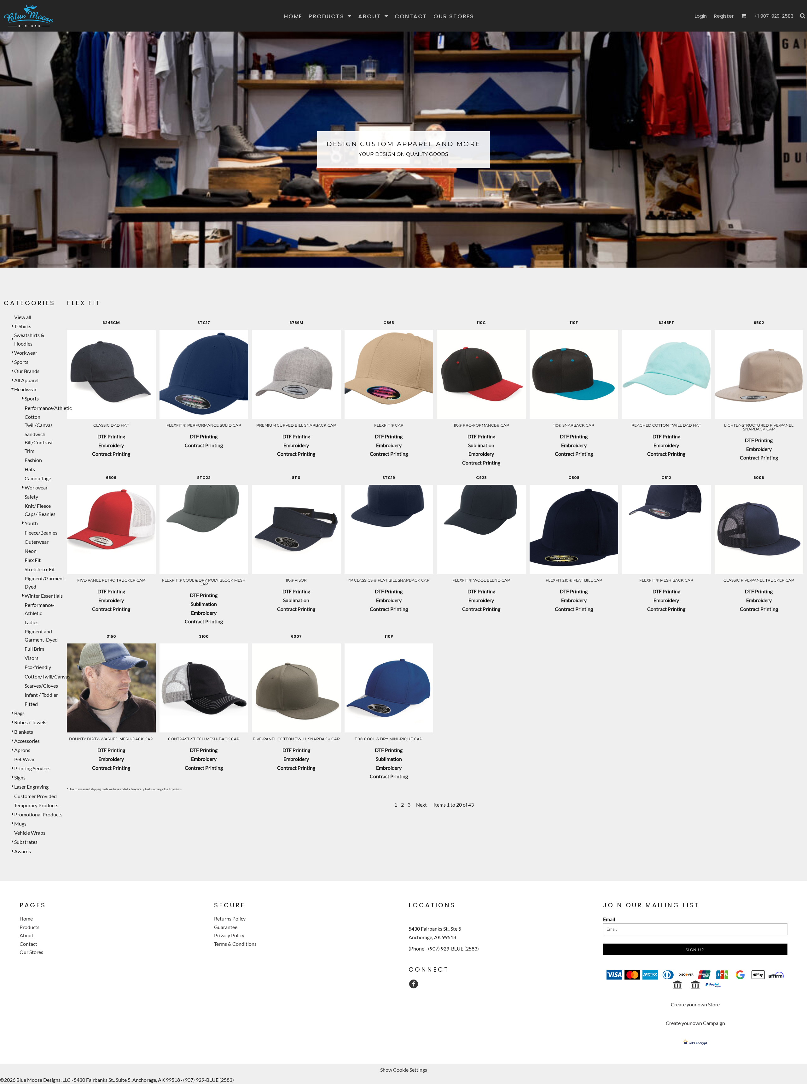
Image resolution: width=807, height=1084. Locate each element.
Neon (31, 551)
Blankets (23, 732)
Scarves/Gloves (41, 686)
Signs (20, 777)
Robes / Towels (30, 722)
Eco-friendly (38, 667)
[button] (330, 16)
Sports (21, 362)
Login (701, 16)
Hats (30, 469)
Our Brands (26, 371)
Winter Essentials (44, 596)
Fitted (31, 704)
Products (29, 927)
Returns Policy (230, 918)
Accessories (27, 741)
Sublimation (481, 445)
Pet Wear (24, 759)
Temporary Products (36, 805)
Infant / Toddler (41, 695)
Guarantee (225, 927)
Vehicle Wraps (29, 833)
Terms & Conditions (235, 944)
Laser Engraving (31, 787)
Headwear (25, 389)
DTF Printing (111, 436)
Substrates (26, 842)
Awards (22, 851)
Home (26, 918)
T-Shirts (22, 326)
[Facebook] (413, 984)
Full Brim (34, 649)
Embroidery (111, 445)
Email (609, 919)
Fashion (33, 460)
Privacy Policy (229, 935)
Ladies (31, 622)
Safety (31, 497)
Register (724, 16)
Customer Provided (35, 796)
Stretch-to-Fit (40, 569)
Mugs (20, 823)
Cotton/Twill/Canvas (47, 676)
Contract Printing (111, 454)
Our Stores (31, 952)
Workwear (25, 353)
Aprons (22, 750)
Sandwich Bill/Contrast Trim (39, 442)
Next (421, 805)
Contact (28, 944)
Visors (31, 658)
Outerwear (37, 542)
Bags (19, 713)
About (26, 935)
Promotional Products (38, 814)
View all (22, 317)
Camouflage (38, 478)
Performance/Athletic (48, 408)
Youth (31, 523)
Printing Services (32, 768)
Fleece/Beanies (41, 533)
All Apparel (26, 380)
